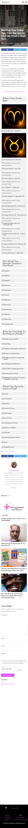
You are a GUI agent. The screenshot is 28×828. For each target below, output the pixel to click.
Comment (4, 615)
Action (6, 394)
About (7, 815)
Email (3, 646)
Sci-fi (5, 442)
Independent (7, 319)
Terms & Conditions (20, 819)
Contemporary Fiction (10, 423)
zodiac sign (13, 86)
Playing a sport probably (11, 339)
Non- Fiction (8, 418)
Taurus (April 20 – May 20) (12, 159)
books (5, 451)
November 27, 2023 (19, 43)
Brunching (7, 344)
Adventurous (8, 309)
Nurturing (7, 285)
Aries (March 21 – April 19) (12, 131)
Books (4, 565)
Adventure (7, 432)
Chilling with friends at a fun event (14, 348)
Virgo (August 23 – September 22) (14, 196)
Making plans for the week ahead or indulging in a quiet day (15, 378)
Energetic (7, 271)
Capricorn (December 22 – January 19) (14, 234)
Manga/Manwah (9, 447)
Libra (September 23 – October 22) (14, 206)
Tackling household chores (12, 364)
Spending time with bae (11, 373)
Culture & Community (8, 540)
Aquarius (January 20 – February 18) (15, 244)
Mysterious (7, 304)
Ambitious (7, 314)
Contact (7, 819)
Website (3, 653)
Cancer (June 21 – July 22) (12, 178)
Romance (6, 403)
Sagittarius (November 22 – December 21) (12, 224)
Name (3, 638)
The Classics (7, 398)
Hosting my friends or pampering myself (14, 358)
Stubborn (6, 275)
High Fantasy (8, 413)
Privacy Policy (20, 817)
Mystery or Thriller (10, 427)
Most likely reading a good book (13, 368)
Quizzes (4, 590)
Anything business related (12, 437)
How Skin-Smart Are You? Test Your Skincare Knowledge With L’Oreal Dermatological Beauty (12, 596)
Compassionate (8, 324)
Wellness (5, 515)
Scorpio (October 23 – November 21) (15, 215)
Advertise (7, 817)
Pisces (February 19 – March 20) (13, 253)
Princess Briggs (9, 43)
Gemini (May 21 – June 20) (12, 168)
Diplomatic (7, 300)
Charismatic (7, 290)
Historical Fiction (9, 408)
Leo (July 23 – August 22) (11, 187)
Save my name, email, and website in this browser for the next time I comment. (14, 662)
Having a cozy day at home (12, 353)
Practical (6, 295)
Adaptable (7, 280)
